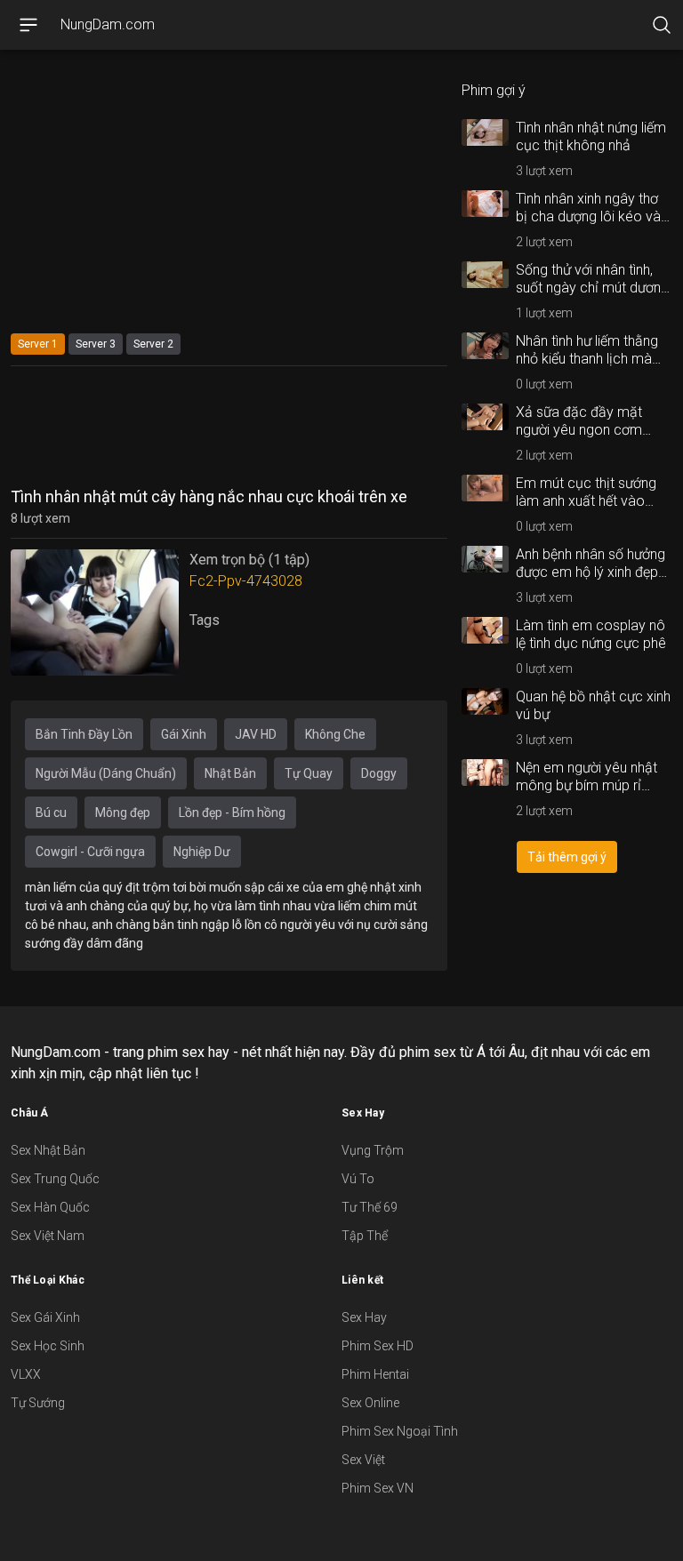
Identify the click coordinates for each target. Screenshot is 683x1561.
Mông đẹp (122, 812)
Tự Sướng (38, 1403)
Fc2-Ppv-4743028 (245, 580)
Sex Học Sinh (47, 1346)
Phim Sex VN (378, 1488)
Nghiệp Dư (201, 852)
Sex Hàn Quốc (50, 1207)
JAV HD (256, 734)
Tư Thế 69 (370, 1207)
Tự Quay (309, 773)
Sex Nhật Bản (48, 1150)
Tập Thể (365, 1236)
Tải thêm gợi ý (567, 857)
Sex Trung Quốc (55, 1179)
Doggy (379, 773)
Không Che (335, 734)
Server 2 (153, 344)
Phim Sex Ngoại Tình (400, 1431)
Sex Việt (363, 1460)
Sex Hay (364, 1317)
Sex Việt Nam (47, 1236)
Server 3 (96, 344)
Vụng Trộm (373, 1150)
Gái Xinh (183, 734)
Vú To (358, 1179)
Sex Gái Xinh (45, 1317)
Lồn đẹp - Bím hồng (232, 812)
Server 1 (38, 344)
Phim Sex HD (378, 1346)
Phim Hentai (375, 1374)
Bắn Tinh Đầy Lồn (84, 734)
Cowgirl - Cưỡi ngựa (90, 852)
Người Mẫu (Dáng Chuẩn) (106, 773)
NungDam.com (107, 24)
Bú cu (51, 812)
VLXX (26, 1374)
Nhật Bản (230, 773)
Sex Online (370, 1403)
